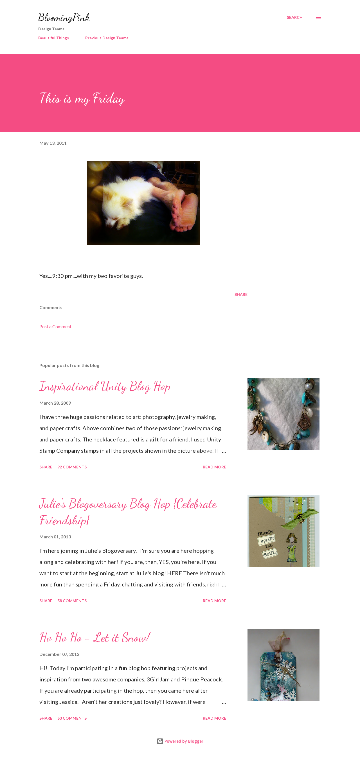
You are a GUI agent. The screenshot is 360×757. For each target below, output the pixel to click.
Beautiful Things (53, 37)
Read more (214, 466)
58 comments (72, 600)
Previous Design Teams (107, 37)
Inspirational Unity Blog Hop (104, 386)
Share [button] (241, 294)
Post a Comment (55, 326)
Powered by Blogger (183, 741)
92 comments (72, 466)
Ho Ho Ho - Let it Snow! (94, 637)
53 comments (72, 718)
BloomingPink (64, 17)
